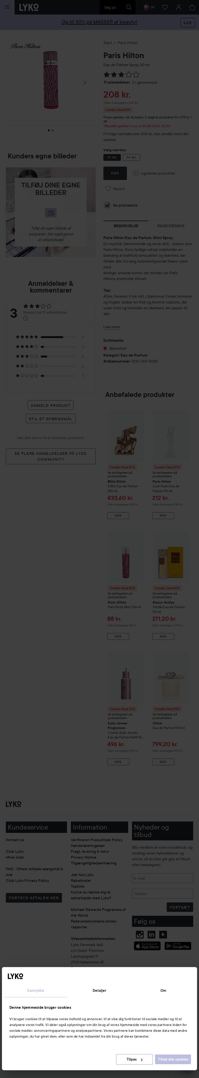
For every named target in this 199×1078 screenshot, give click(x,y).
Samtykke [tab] (35, 990)
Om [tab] (163, 990)
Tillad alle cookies (173, 1059)
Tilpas (132, 1059)
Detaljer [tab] (100, 990)
